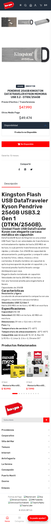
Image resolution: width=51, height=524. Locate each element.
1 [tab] (15, 393)
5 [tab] (26, 393)
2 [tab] (19, 393)
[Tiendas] (30, 5)
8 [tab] (33, 393)
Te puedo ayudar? (38, 518)
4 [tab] (24, 393)
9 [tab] (35, 393)
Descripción (11, 183)
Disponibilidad (11, 125)
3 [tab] (21, 393)
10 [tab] (38, 393)
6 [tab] (28, 393)
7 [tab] (31, 393)
